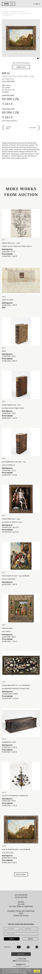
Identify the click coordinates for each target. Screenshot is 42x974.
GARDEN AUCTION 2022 (9, 13)
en (37, 4)
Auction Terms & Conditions (21, 906)
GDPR (21, 913)
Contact (21, 954)
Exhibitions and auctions (18, 11)
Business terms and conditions (21, 911)
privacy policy (16, 969)
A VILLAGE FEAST (7, 15)
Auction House (21, 895)
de (39, 4)
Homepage (5, 11)
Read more (21, 874)
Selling (21, 904)
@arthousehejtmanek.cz (21, 961)
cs (34, 4)
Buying (21, 902)
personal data (14, 971)
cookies (25, 972)
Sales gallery (21, 897)
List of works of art (24, 13)
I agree (37, 971)
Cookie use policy (21, 915)
